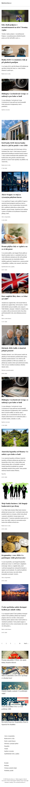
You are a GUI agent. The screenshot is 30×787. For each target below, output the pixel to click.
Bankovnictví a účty (6, 73)
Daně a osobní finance (6, 318)
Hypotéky (4, 473)
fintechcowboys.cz (6, 3)
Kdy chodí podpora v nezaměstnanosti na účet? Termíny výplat (15, 27)
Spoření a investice (6, 109)
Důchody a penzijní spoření (8, 370)
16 (19, 643)
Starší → (26, 643)
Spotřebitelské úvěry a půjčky (8, 266)
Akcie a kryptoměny (6, 216)
